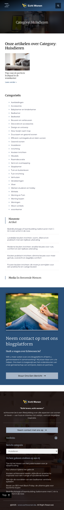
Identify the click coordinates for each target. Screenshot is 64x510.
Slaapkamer (16, 166)
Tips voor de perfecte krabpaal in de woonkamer (15, 75)
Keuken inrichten (18, 152)
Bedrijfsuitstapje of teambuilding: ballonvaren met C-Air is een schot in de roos (31, 230)
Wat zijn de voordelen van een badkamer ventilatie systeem (28, 480)
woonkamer (16, 209)
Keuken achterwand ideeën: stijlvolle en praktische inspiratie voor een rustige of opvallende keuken (28, 474)
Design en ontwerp (19, 127)
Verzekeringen (17, 181)
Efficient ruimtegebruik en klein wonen (28, 138)
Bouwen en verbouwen (21, 120)
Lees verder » (11, 82)
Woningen (15, 202)
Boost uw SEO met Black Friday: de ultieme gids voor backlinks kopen (30, 486)
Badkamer (15, 113)
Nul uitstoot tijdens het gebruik (20, 469)
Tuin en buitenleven (20, 170)
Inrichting (15, 149)
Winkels (14, 191)
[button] (7, 6)
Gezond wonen (18, 141)
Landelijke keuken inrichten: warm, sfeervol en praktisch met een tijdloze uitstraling (28, 239)
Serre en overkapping (20, 163)
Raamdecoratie (18, 159)
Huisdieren (16, 145)
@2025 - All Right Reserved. (32, 505)
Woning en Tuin (18, 195)
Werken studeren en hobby (23, 188)
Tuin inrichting (17, 174)
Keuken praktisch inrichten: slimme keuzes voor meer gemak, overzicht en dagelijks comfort (31, 256)
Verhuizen (15, 177)
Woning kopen (17, 199)
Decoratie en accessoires (22, 124)
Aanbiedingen (17, 102)
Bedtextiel (15, 116)
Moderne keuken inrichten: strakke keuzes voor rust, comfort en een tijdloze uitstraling (30, 248)
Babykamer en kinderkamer (23, 109)
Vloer (13, 184)
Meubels (14, 156)
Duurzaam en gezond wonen (24, 134)
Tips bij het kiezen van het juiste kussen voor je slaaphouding (26, 464)
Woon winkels (17, 206)
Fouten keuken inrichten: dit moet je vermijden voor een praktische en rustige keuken (30, 266)
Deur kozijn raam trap (21, 131)
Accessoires (16, 106)
